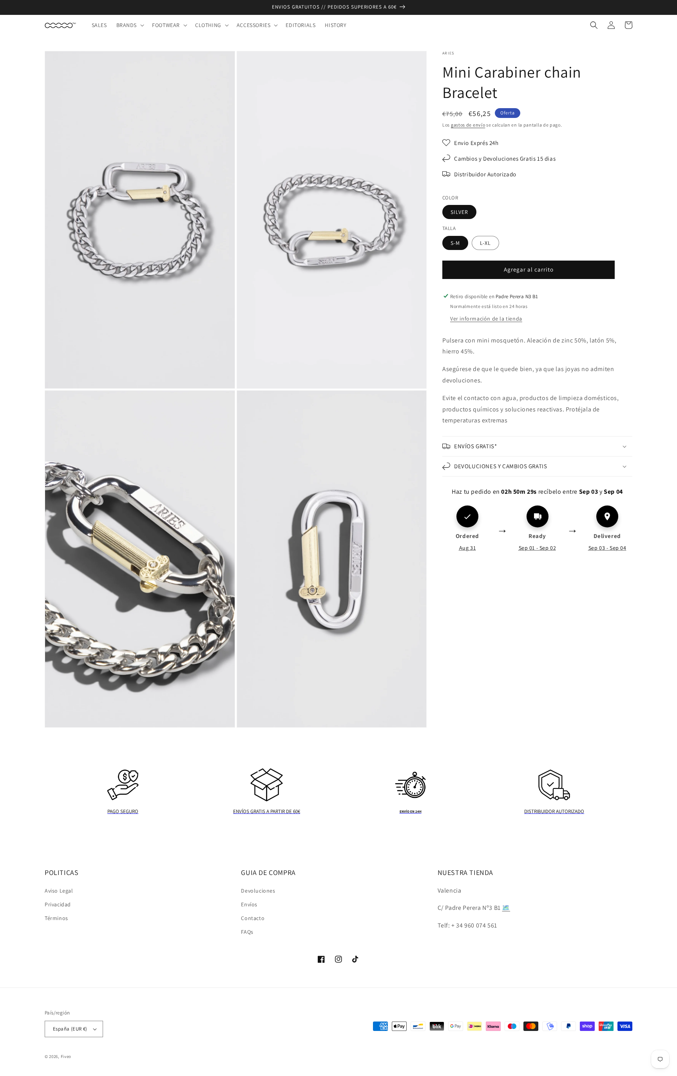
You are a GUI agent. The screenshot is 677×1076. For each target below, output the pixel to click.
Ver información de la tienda (486, 318)
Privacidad (58, 904)
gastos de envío (468, 125)
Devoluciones (258, 890)
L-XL (485, 242)
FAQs (247, 931)
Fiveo (66, 1056)
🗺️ (506, 908)
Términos (56, 918)
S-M (455, 242)
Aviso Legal (59, 890)
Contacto (252, 918)
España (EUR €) (70, 1028)
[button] (130, 25)
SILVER (459, 212)
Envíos (249, 904)
